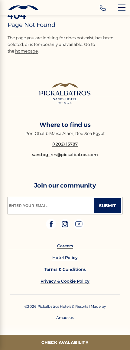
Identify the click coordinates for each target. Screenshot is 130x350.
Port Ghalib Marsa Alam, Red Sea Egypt (65, 133)
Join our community (65, 185)
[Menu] (121, 8)
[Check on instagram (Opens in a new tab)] (65, 227)
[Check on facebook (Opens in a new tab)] (51, 227)
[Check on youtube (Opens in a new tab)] (79, 227)
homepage (26, 51)
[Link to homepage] (65, 94)
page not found (32, 24)
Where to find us (65, 124)
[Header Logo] (19, 8)
